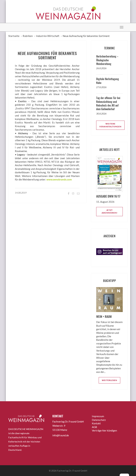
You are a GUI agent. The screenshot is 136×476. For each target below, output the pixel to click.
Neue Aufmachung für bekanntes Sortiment (86, 35)
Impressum (98, 416)
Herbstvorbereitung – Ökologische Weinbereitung (107, 60)
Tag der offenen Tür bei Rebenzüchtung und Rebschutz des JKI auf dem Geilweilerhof (108, 103)
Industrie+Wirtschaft (47, 35)
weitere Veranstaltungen (110, 125)
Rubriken (28, 35)
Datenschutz (99, 419)
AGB (94, 426)
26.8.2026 (101, 68)
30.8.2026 (101, 113)
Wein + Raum (104, 316)
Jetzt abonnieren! (109, 211)
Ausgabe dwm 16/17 (108, 196)
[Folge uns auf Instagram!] (72, 193)
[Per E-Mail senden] (78, 193)
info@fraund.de (60, 435)
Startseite (13, 35)
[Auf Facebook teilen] (68, 193)
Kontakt (96, 423)
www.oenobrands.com (59, 179)
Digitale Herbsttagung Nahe (107, 81)
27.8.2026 (101, 87)
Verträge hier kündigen (104, 430)
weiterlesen (109, 380)
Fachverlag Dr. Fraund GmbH (72, 470)
